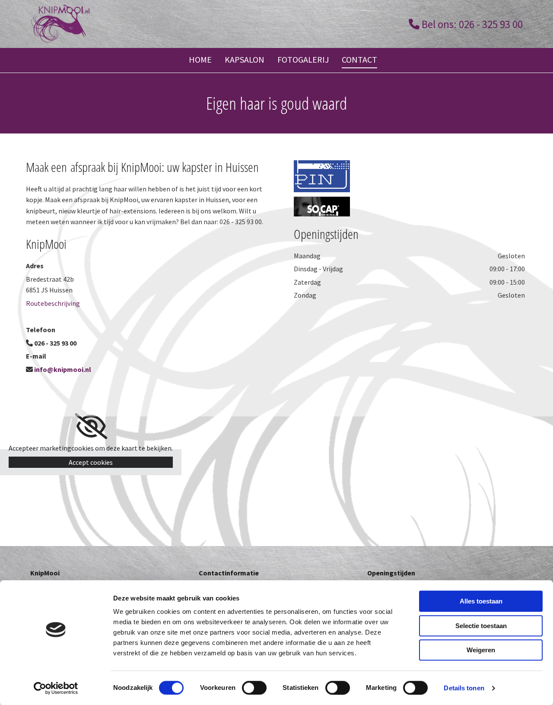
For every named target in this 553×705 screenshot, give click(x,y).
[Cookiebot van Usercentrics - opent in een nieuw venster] (56, 688)
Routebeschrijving (53, 303)
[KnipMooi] (150, 24)
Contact (359, 59)
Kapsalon (244, 59)
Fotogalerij (303, 59)
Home (200, 59)
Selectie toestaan (481, 625)
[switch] (254, 688)
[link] (91, 426)
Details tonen (464, 688)
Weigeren (481, 650)
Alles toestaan (481, 601)
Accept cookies (91, 462)
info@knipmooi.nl (62, 369)
